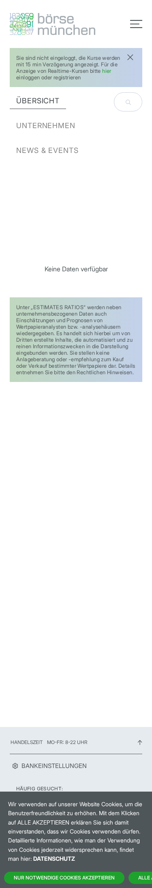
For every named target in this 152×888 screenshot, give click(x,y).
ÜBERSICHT (38, 100)
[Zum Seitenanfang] (139, 742)
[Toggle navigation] (136, 24)
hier (106, 71)
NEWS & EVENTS (47, 150)
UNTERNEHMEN (45, 125)
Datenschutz (54, 858)
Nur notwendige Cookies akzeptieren (64, 878)
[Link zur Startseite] (40, 24)
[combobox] (128, 101)
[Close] (130, 56)
